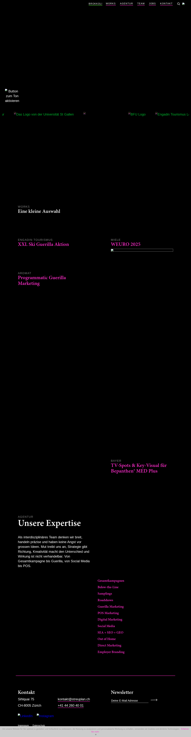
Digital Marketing (110, 619)
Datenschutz (39, 725)
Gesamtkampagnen (111, 581)
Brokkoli (95, 4)
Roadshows (105, 600)
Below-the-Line (108, 587)
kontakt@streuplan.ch (74, 699)
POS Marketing (108, 613)
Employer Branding (111, 652)
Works (111, 3)
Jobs (152, 3)
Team (141, 3)
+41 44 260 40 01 (71, 705)
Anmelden (155, 699)
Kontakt (166, 3)
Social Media (106, 626)
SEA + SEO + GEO (110, 632)
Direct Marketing (109, 645)
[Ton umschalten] (9, 96)
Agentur (126, 3)
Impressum (23, 725)
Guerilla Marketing (111, 606)
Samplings (105, 593)
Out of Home (107, 639)
